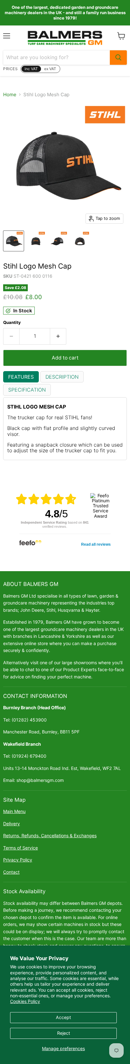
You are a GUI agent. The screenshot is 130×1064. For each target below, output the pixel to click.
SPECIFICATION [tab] (27, 390)
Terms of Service (20, 847)
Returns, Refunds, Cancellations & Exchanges (50, 835)
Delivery (11, 823)
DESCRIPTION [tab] (62, 377)
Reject (63, 1033)
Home (9, 94)
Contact (11, 872)
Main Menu (14, 811)
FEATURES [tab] (21, 377)
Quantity (12, 322)
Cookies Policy (25, 1001)
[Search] (118, 57)
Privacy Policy (17, 859)
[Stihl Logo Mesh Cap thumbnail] (13, 241)
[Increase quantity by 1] (58, 336)
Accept (63, 1017)
